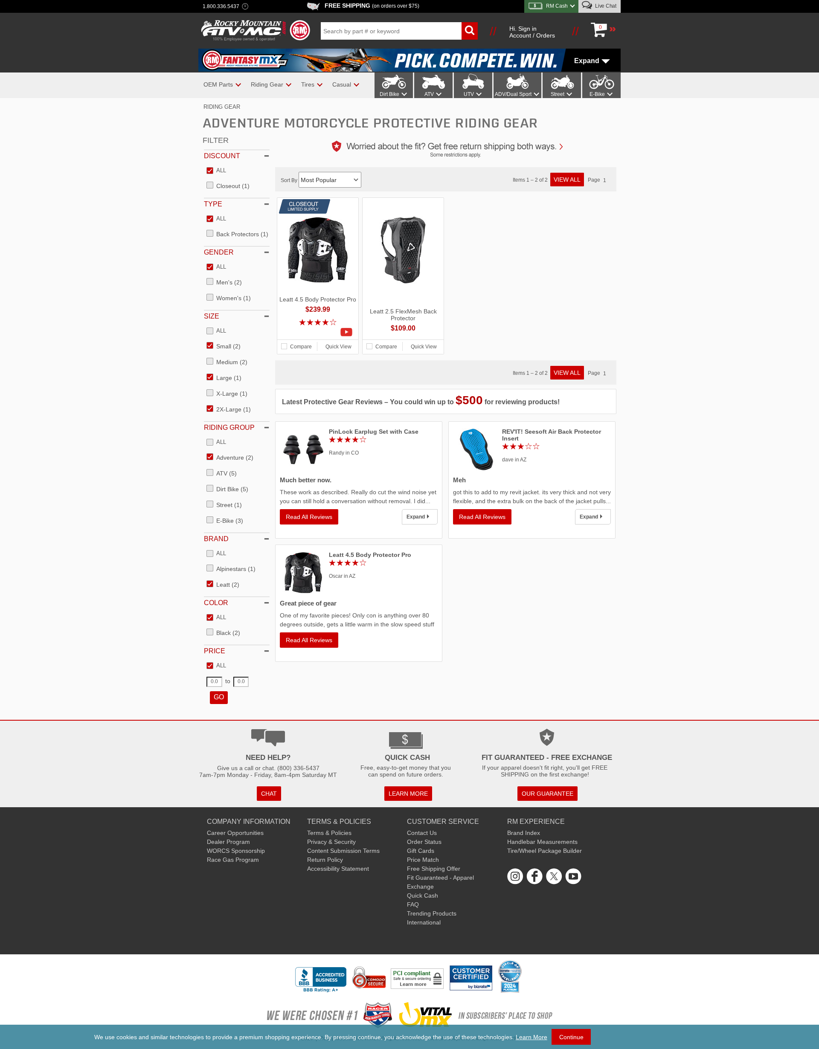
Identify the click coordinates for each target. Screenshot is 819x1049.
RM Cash (557, 6)
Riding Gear (221, 107)
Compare (301, 347)
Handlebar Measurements (542, 841)
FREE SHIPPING (372, 5)
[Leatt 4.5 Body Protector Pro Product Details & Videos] (318, 332)
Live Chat (605, 6)
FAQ (413, 904)
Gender (219, 252)
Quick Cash (422, 895)
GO (219, 697)
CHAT (269, 793)
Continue (571, 1037)
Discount (222, 155)
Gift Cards (420, 850)
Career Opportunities (235, 832)
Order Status (424, 841)
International (424, 922)
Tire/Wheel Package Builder (544, 850)
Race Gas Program (233, 859)
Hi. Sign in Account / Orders (532, 32)
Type (213, 204)
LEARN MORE (408, 793)
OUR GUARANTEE (547, 793)
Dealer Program (228, 841)
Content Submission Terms (343, 850)
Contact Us (422, 832)
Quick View (338, 347)
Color (216, 602)
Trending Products (431, 913)
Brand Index (523, 832)
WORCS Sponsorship (236, 850)
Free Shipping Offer (433, 868)
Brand (216, 538)
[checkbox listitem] (216, 171)
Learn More (531, 1037)
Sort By (290, 180)
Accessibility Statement (338, 868)
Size (211, 316)
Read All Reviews (309, 516)
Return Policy (325, 859)
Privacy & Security (331, 841)
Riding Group (229, 427)
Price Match (423, 859)
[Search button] (470, 31)
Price (214, 651)
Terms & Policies (329, 832)
